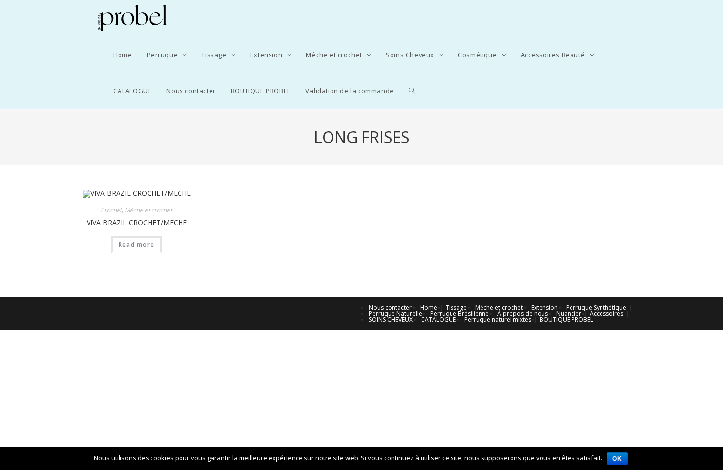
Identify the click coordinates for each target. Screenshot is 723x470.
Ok (617, 458)
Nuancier (568, 313)
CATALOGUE (438, 319)
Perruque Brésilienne (459, 313)
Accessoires (606, 313)
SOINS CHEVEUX (391, 319)
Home (428, 307)
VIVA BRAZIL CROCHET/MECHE (137, 222)
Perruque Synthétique (596, 307)
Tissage (456, 307)
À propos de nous (522, 313)
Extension (544, 307)
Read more (136, 244)
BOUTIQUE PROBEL (566, 319)
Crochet (111, 210)
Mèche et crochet (148, 210)
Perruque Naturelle (395, 313)
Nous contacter (390, 307)
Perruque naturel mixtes (497, 319)
